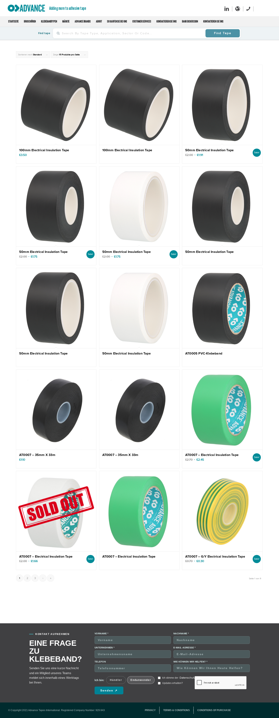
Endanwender (141, 680)
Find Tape (222, 33)
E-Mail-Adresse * (184, 647)
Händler (116, 680)
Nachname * (181, 633)
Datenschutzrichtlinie (193, 677)
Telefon (100, 661)
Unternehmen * (105, 647)
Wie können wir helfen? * (190, 661)
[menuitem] (13, 22)
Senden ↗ (109, 690)
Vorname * (101, 633)
